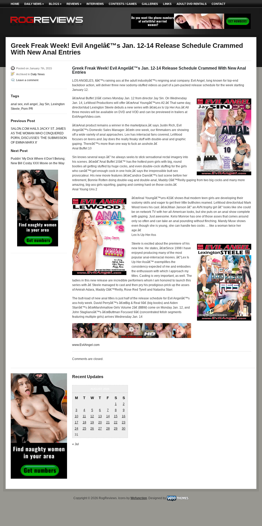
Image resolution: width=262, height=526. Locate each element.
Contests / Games (123, 3)
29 (115, 428)
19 (92, 422)
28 (108, 428)
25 (84, 428)
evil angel (31, 104)
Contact (218, 3)
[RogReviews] (46, 27)
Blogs (55, 3)
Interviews (95, 3)
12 (92, 416)
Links (167, 3)
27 (100, 428)
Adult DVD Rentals (191, 3)
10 (76, 416)
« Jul (75, 444)
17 (76, 422)
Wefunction (138, 498)
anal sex (17, 104)
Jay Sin (44, 104)
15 (115, 416)
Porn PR (27, 109)
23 (123, 422)
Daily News (34, 3)
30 (123, 428)
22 (115, 422)
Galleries (150, 3)
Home (15, 3)
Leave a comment (27, 80)
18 (84, 422)
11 (84, 416)
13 (100, 416)
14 (108, 416)
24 (76, 428)
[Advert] (191, 28)
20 (100, 422)
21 (108, 422)
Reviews (74, 3)
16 (123, 416)
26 (92, 428)
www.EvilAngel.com (86, 345)
